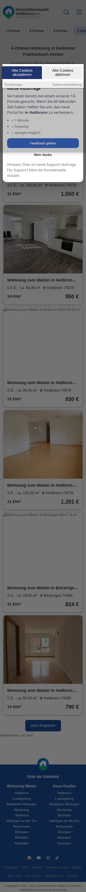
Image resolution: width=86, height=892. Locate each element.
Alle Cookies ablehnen (62, 73)
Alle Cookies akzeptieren (22, 73)
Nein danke (43, 155)
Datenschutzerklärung (67, 84)
